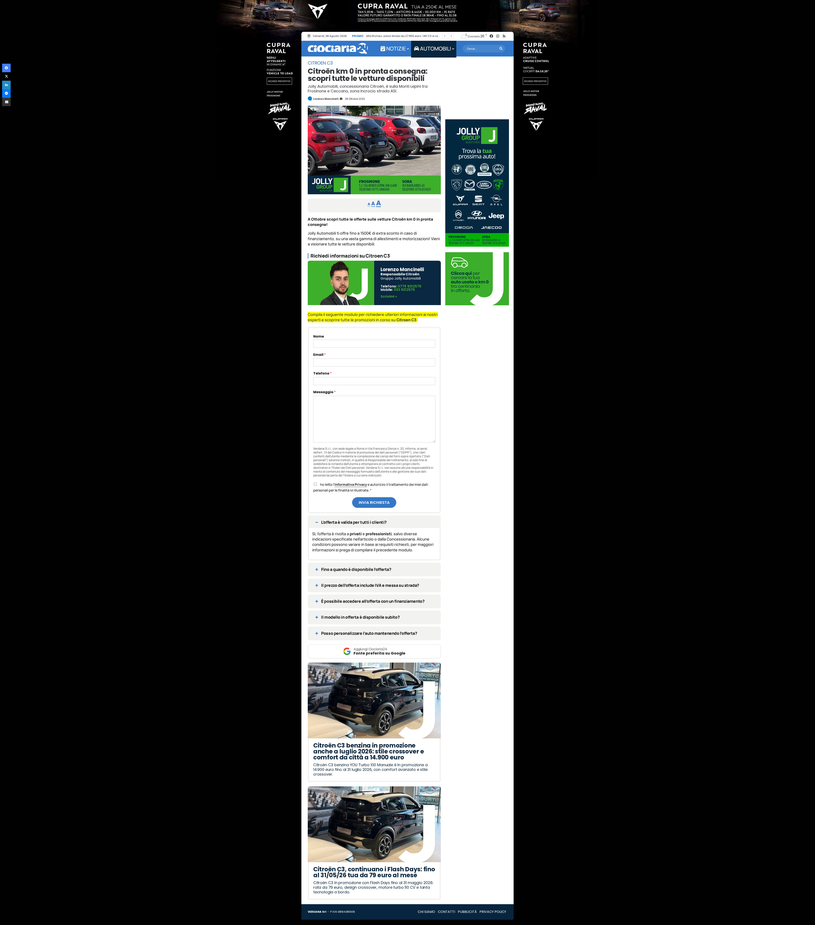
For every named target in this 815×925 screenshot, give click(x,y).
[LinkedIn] (6, 85)
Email (319, 354)
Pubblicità (467, 911)
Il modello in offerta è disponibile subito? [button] (360, 617)
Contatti (446, 911)
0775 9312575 (409, 286)
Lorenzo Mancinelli (326, 99)
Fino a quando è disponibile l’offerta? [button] (356, 569)
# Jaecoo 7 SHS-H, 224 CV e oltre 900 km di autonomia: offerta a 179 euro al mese (422, 36)
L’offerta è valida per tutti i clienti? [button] (354, 522)
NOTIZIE (395, 48)
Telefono (322, 373)
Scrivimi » (389, 296)
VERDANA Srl (317, 912)
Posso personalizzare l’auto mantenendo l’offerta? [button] (369, 633)
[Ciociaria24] (338, 48)
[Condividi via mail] (6, 102)
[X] (6, 76)
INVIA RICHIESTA (374, 502)
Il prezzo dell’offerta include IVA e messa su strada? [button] (370, 585)
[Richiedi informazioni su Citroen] (374, 192)
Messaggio (324, 392)
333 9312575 (404, 289)
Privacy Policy (492, 911)
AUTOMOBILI (435, 48)
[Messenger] (6, 93)
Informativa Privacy (350, 484)
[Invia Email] (340, 99)
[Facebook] (6, 68)
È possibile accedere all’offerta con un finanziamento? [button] (372, 601)
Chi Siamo (426, 911)
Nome (318, 336)
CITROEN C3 (320, 63)
